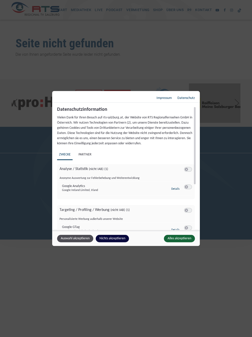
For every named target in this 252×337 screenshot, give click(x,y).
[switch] (188, 169)
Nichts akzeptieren (112, 238)
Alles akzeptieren (179, 238)
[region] (126, 168)
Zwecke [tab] (65, 154)
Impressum (164, 98)
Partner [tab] (85, 154)
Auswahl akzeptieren (75, 238)
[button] (186, 169)
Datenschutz (186, 98)
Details (175, 188)
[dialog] (126, 168)
